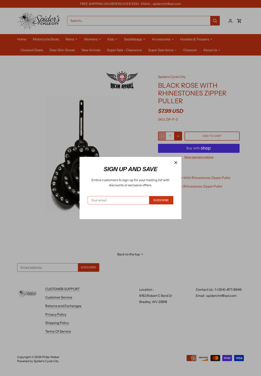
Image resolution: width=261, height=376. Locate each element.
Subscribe (161, 200)
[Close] (175, 162)
